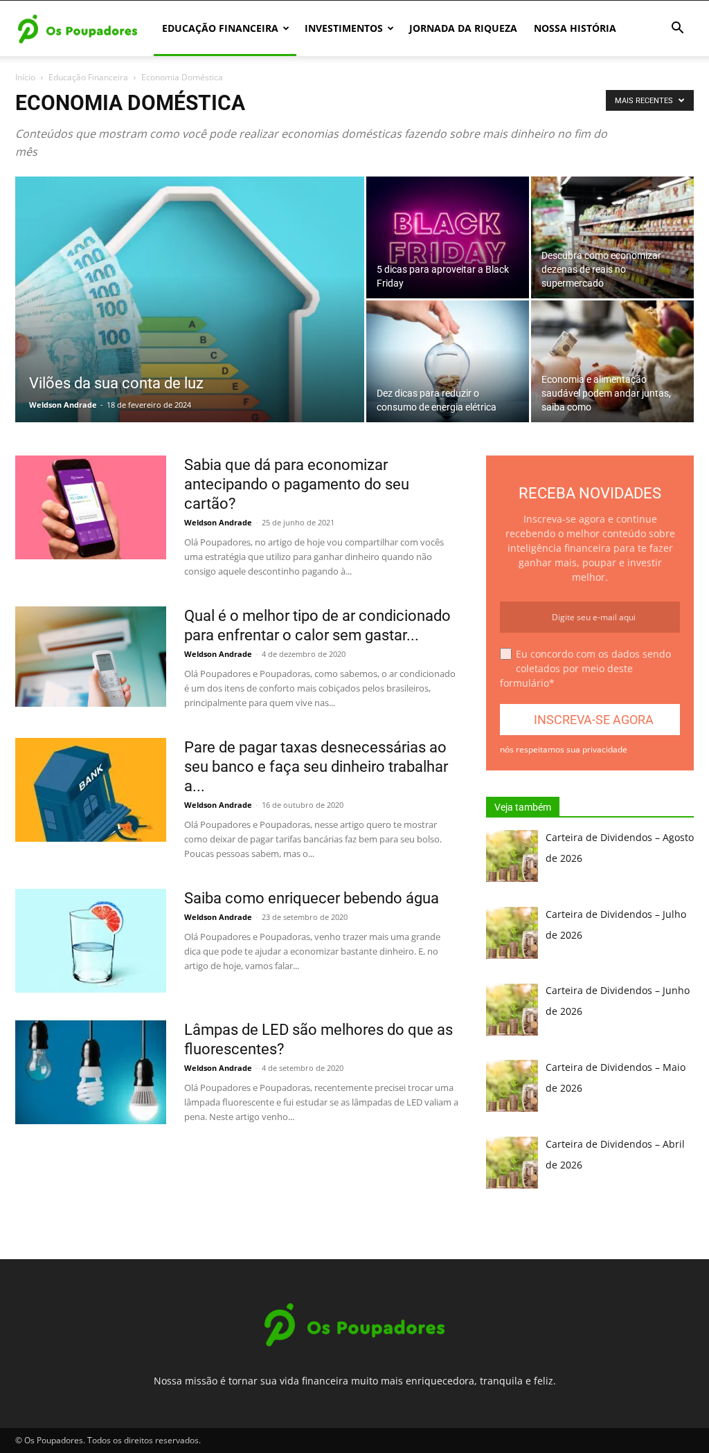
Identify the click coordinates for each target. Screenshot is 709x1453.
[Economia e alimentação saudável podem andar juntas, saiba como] (612, 361)
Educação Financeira (220, 28)
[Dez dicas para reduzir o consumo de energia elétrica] (447, 361)
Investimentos (344, 28)
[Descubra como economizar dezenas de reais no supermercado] (612, 237)
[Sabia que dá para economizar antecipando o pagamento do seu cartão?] (90, 507)
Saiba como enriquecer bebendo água (311, 898)
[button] (677, 29)
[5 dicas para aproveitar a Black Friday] (447, 237)
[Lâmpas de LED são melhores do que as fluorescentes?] (90, 1072)
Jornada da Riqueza (463, 28)
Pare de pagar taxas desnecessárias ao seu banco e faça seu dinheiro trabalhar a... (316, 767)
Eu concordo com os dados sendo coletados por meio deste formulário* (585, 668)
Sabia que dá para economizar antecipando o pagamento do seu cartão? (296, 484)
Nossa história (575, 28)
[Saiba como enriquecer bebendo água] (90, 941)
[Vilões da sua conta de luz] (189, 327)
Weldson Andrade (63, 404)
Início (25, 77)
